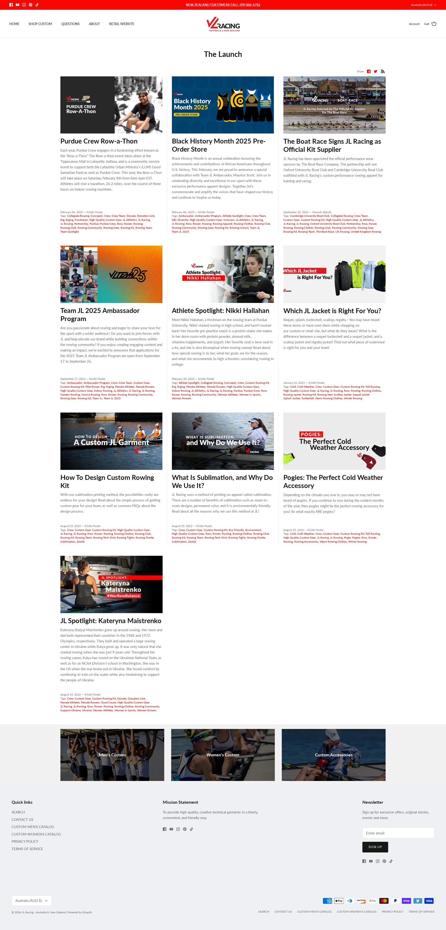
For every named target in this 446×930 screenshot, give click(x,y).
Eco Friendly (236, 530)
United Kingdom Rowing (366, 231)
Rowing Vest (324, 394)
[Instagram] (24, 5)
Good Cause (108, 702)
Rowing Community (90, 227)
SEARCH (18, 812)
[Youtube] (17, 5)
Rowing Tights (125, 537)
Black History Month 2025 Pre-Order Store (219, 145)
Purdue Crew (108, 223)
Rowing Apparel (222, 223)
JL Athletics (130, 219)
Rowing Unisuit (239, 227)
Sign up (375, 847)
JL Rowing (66, 223)
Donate (131, 216)
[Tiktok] (37, 5)
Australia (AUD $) (421, 5)
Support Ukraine (70, 710)
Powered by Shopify (79, 912)
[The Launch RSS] (383, 71)
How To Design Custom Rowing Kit (107, 481)
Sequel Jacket (361, 394)
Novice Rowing (90, 394)
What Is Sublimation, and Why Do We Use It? (222, 481)
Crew (107, 216)
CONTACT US (22, 819)
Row (120, 223)
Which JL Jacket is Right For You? (332, 310)
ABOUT (94, 24)
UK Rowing (342, 231)
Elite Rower (92, 386)
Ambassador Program (208, 216)
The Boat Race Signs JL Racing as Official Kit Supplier (332, 145)
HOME (14, 24)
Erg (62, 219)
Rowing (138, 223)
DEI (174, 219)
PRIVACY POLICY (25, 841)
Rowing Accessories (306, 541)
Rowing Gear (111, 227)
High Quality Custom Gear (105, 219)
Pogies (356, 537)
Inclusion (229, 219)
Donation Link (145, 216)
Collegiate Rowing (78, 216)
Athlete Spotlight (233, 216)
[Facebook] (11, 5)
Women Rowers (181, 398)
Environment (253, 530)
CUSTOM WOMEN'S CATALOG (36, 834)
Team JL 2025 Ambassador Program (99, 314)
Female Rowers (145, 386)
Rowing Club (68, 227)
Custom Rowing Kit (313, 219)
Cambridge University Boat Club (309, 216)
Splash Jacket (291, 398)
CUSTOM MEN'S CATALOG (33, 827)
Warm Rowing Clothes (328, 398)
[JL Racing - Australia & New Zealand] (223, 23)
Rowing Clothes (243, 223)
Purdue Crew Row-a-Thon (99, 141)
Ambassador (186, 216)
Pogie (347, 537)
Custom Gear (291, 219)
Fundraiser (81, 219)
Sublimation (67, 541)
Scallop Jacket (342, 394)
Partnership (81, 223)
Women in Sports (249, 394)
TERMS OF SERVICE (27, 849)
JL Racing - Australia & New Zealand (44, 912)
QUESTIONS (70, 24)
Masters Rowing (70, 394)
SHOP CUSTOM (40, 24)
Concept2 (97, 216)
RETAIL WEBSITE (121, 24)
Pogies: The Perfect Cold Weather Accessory (333, 481)
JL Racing (144, 219)
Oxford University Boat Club (327, 223)
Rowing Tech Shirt (104, 537)
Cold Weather (305, 386)
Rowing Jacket (292, 394)
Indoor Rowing (103, 390)
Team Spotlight (69, 231)
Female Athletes (124, 386)
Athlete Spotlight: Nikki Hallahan (220, 310)
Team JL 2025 (180, 231)
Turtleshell (307, 398)
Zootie (81, 541)
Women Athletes (228, 394)
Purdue (94, 223)
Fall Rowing (373, 386)
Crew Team (118, 216)
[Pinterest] (30, 5)
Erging (69, 219)
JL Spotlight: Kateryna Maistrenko (110, 620)
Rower (128, 223)
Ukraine (87, 710)
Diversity (183, 219)
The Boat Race (325, 231)
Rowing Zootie (145, 537)
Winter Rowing (353, 398)
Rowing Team (143, 227)
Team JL (255, 227)
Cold (293, 386)
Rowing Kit (127, 227)
